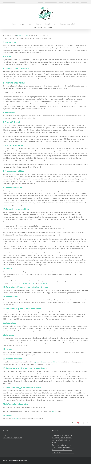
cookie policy (55, 362)
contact (54, 411)
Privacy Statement (28, 283)
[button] (56, 27)
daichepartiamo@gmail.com (9, 2)
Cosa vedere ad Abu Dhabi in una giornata (62, 451)
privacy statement (41, 362)
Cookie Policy (44, 283)
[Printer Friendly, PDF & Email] (79, 423)
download (15, 419)
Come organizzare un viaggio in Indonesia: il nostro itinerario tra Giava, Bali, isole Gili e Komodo (63, 438)
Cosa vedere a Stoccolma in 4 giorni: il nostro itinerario (62, 446)
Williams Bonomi (23, 35)
